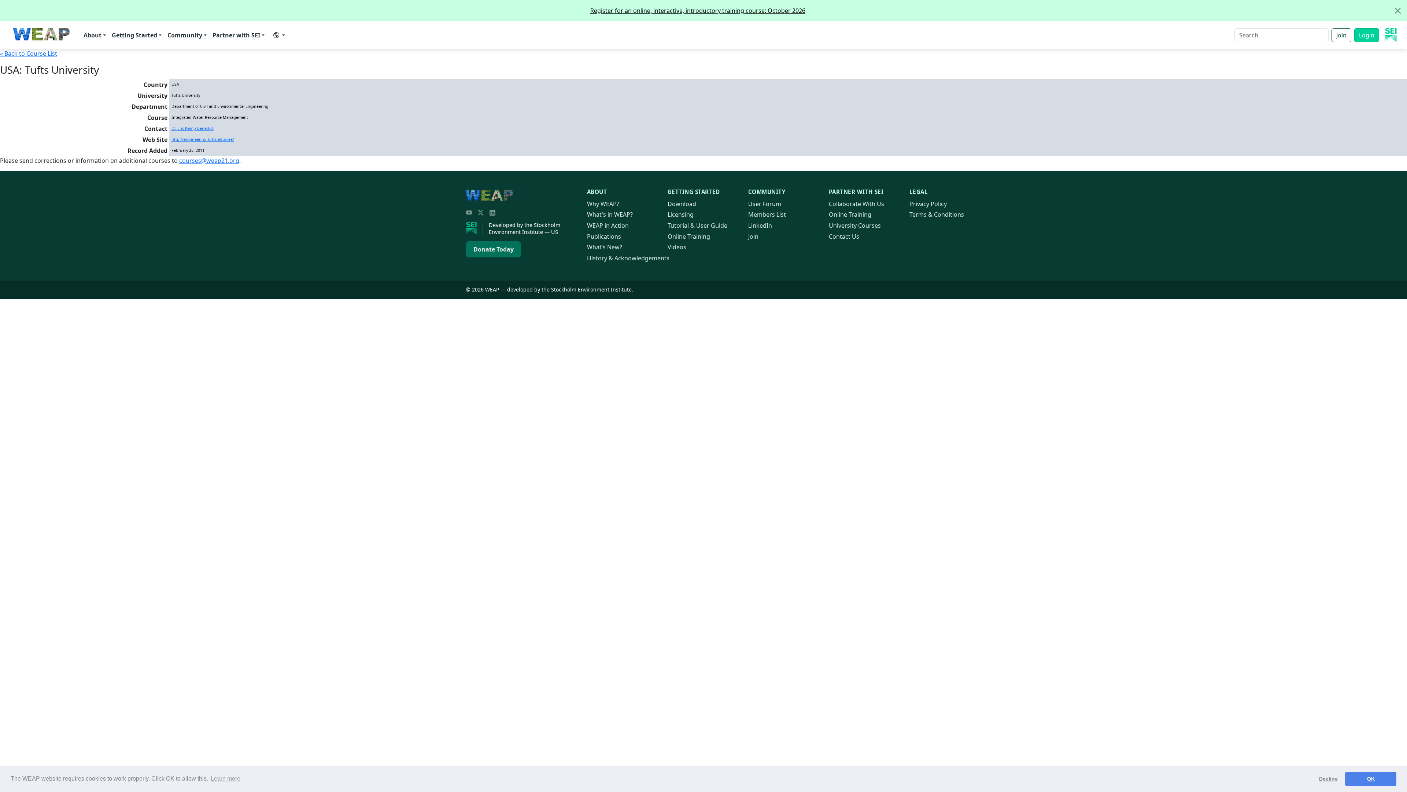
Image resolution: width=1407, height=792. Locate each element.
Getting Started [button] (134, 35)
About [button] (92, 35)
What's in (610, 214)
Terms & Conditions (936, 214)
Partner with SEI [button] (236, 35)
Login (1366, 35)
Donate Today (493, 249)
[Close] (1398, 10)
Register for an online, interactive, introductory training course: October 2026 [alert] (697, 11)
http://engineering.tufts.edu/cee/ (202, 139)
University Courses (855, 225)
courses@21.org (209, 161)
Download (682, 204)
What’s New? (604, 247)
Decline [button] (1328, 779)
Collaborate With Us (856, 204)
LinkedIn (760, 225)
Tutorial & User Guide (697, 225)
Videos (677, 247)
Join (1341, 35)
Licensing (681, 214)
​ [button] (279, 35)
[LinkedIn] (492, 213)
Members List (767, 214)
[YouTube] (469, 213)
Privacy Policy (928, 204)
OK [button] (1371, 779)
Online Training (689, 236)
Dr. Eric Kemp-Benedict (192, 128)
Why (603, 204)
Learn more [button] (225, 779)
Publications (604, 236)
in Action (608, 225)
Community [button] (184, 35)
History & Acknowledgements (628, 258)
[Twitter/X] (481, 213)
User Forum (764, 204)
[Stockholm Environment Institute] (474, 228)
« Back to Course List (28, 54)
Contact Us (844, 236)
